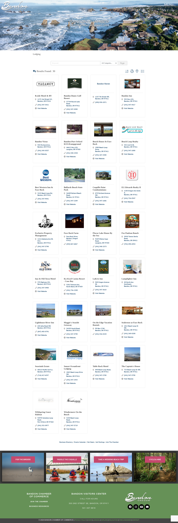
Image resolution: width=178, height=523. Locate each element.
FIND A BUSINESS (125, 520)
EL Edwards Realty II (131, 187)
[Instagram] (135, 506)
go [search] (123, 63)
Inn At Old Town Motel (45, 279)
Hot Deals (90, 442)
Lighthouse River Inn (44, 322)
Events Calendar (80, 442)
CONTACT (135, 520)
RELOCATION (113, 520)
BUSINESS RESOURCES (39, 506)
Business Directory (66, 442)
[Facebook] (130, 506)
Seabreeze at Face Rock (132, 322)
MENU (168, 4)
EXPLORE (104, 520)
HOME (90, 520)
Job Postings (100, 442)
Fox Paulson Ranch (130, 233)
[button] (34, 71)
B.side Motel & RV (43, 96)
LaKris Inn (98, 279)
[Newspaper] (141, 506)
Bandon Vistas (41, 141)
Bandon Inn (127, 96)
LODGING (96, 520)
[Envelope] (147, 506)
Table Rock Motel (100, 366)
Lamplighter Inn (129, 279)
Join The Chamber (112, 442)
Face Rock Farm (71, 233)
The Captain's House (131, 366)
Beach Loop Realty (130, 141)
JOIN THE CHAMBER (39, 501)
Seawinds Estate (42, 366)
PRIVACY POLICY (80, 520)
